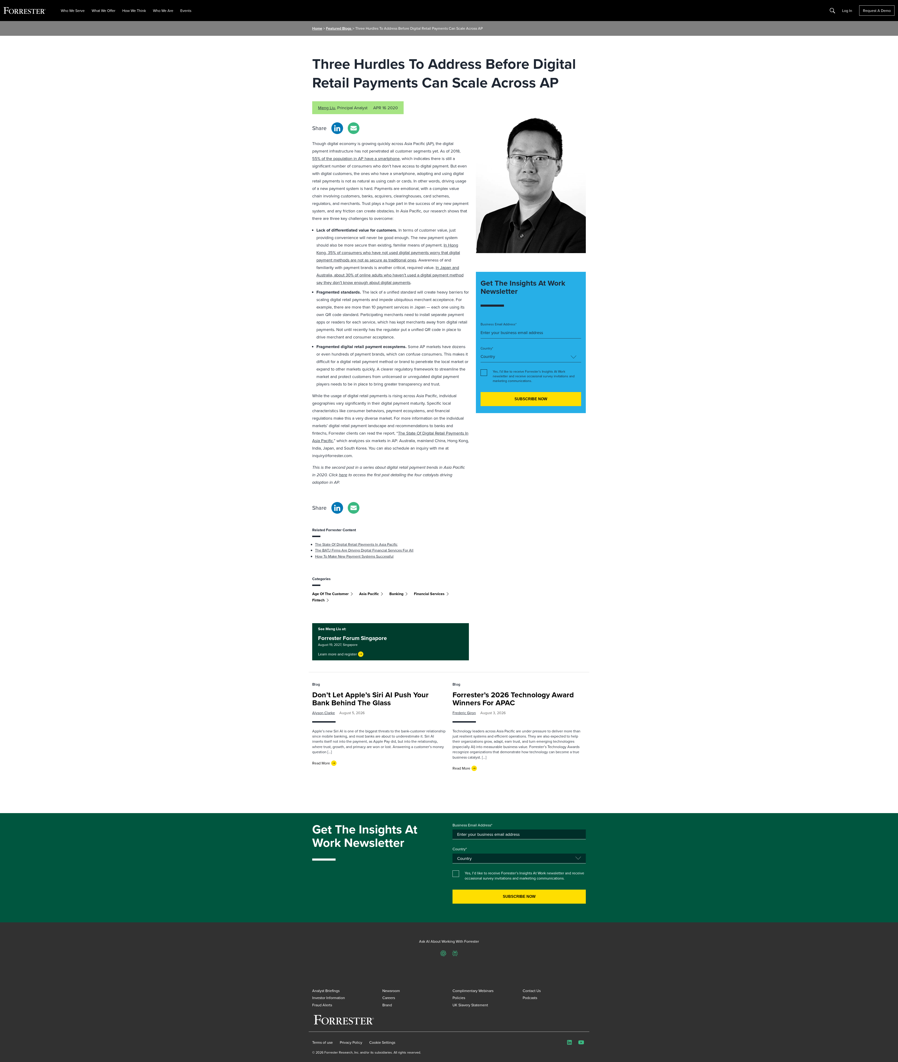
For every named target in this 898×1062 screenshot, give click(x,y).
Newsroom (391, 990)
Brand (387, 1004)
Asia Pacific (369, 593)
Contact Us (532, 990)
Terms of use (322, 1042)
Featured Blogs (339, 28)
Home (317, 28)
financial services (429, 593)
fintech (318, 600)
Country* (487, 348)
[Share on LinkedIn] (337, 128)
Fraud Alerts (322, 1004)
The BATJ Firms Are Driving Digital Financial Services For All (364, 550)
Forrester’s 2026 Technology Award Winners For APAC (513, 698)
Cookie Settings (382, 1042)
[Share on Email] (353, 128)
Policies (459, 997)
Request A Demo (877, 10)
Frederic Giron (464, 712)
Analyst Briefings (326, 990)
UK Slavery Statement (470, 1004)
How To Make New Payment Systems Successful (354, 556)
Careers (388, 997)
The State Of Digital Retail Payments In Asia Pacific (356, 544)
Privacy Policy (351, 1042)
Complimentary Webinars (473, 990)
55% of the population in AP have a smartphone (356, 158)
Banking (396, 593)
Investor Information (328, 997)
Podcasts (530, 997)
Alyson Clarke (323, 712)
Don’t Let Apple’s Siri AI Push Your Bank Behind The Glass (370, 698)
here (343, 475)
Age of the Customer (330, 593)
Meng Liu (326, 108)
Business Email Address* (499, 324)
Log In (847, 10)
